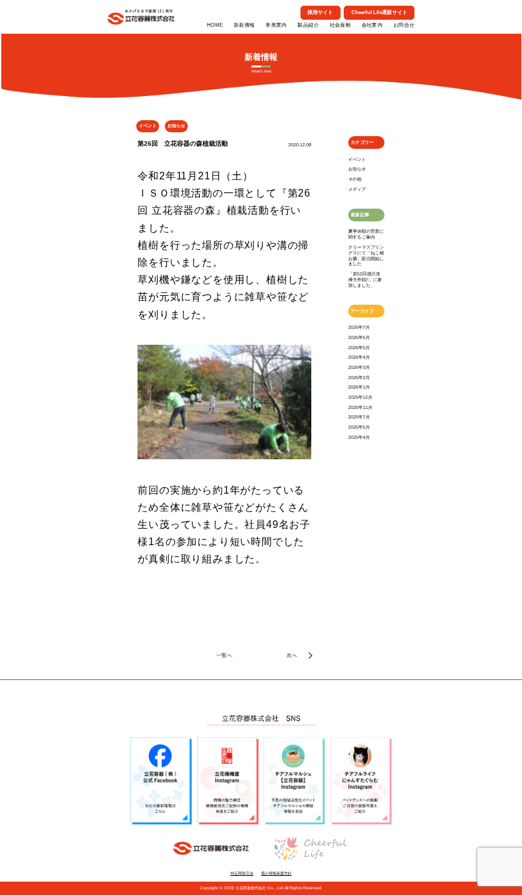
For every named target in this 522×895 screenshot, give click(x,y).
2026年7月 (359, 327)
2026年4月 (359, 357)
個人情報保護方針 (276, 873)
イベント (357, 159)
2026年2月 (359, 377)
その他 (355, 179)
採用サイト (320, 12)
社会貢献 (340, 25)
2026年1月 (359, 387)
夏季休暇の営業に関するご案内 (366, 234)
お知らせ (357, 169)
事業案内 (276, 25)
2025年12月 (360, 397)
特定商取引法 (241, 873)
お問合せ (404, 25)
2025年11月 (360, 407)
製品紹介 (308, 25)
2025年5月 (359, 427)
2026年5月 (359, 347)
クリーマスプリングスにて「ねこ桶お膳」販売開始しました (366, 256)
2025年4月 (359, 437)
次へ (291, 655)
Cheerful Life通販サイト (379, 12)
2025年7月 (359, 417)
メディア (357, 189)
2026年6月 (359, 337)
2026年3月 (359, 367)
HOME (215, 25)
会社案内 (372, 25)
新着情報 (244, 25)
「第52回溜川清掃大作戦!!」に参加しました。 (365, 280)
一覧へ (224, 655)
